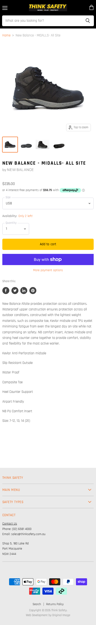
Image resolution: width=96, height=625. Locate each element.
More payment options (48, 270)
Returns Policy (55, 604)
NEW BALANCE (20, 169)
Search (37, 604)
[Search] (88, 20)
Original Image (61, 615)
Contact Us (9, 524)
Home (6, 35)
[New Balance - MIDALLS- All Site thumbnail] (10, 144)
